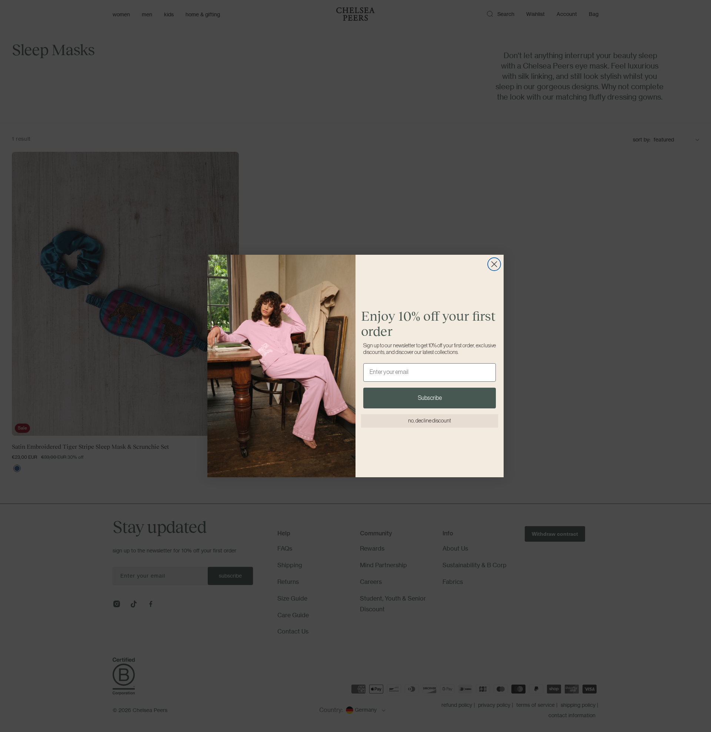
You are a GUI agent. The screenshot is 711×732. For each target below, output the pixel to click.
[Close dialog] (494, 264)
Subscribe (430, 398)
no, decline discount (429, 421)
